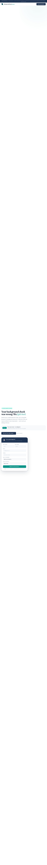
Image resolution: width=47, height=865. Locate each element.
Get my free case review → (8, 433)
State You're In (6, 461)
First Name (5, 444)
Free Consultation (41, 4)
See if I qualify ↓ (20, 433)
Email (4, 448)
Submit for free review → (15, 466)
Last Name (17, 444)
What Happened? (6, 457)
